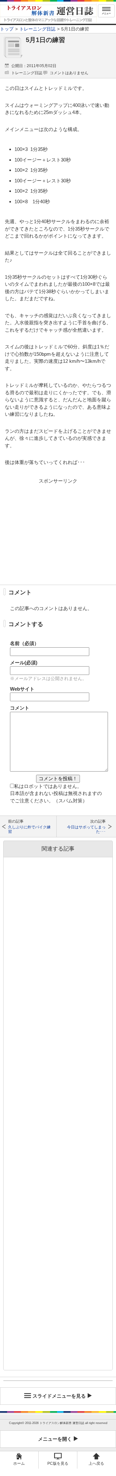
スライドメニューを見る (59, 1396)
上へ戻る (96, 1463)
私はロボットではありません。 (48, 786)
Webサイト (22, 689)
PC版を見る (57, 1463)
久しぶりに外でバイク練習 (29, 829)
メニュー (106, 13)
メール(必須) (23, 662)
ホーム (19, 1463)
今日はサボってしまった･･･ (86, 829)
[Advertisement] (58, 531)
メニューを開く (55, 1439)
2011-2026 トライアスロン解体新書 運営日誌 (54, 1423)
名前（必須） (24, 643)
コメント (19, 708)
